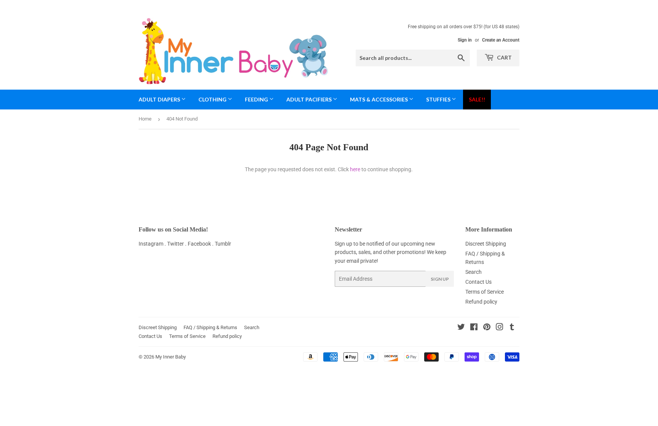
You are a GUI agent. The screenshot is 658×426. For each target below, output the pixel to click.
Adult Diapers (160, 99)
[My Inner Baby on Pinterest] (487, 328)
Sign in (465, 40)
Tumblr (223, 244)
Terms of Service (484, 292)
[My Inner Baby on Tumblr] (512, 328)
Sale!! (477, 99)
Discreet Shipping (485, 244)
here (355, 169)
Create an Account (500, 40)
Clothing (213, 99)
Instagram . (153, 244)
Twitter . (177, 244)
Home (145, 119)
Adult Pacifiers (309, 99)
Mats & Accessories (379, 99)
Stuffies (439, 99)
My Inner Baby (170, 357)
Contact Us (478, 282)
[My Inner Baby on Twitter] (461, 328)
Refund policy (481, 302)
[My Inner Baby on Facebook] (474, 328)
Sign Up (440, 279)
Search (473, 272)
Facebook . (201, 244)
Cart (504, 57)
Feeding (257, 99)
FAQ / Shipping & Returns (210, 327)
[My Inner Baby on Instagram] (499, 328)
